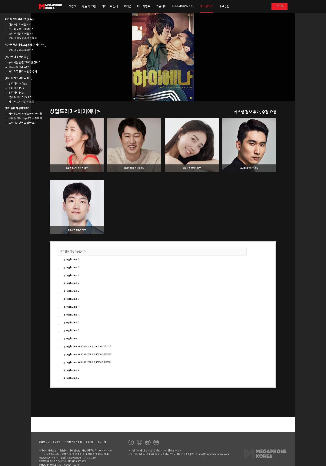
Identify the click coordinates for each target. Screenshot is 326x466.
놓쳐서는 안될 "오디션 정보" (24, 62)
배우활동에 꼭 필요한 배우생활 (25, 113)
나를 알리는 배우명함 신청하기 (25, 118)
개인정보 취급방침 (73, 442)
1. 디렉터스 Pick (17, 83)
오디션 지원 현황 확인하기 (22, 38)
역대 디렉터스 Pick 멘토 (21, 97)
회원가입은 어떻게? (19, 24)
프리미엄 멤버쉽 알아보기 (22, 123)
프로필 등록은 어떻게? (20, 29)
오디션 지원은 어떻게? (20, 33)
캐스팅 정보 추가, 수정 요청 (255, 112)
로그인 (279, 6)
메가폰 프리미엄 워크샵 (21, 101)
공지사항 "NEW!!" (18, 67)
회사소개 (102, 442)
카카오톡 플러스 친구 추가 (22, 71)
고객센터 (89, 442)
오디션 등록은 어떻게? (20, 50)
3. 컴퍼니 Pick (16, 92)
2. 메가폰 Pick (16, 88)
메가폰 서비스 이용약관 (50, 442)
